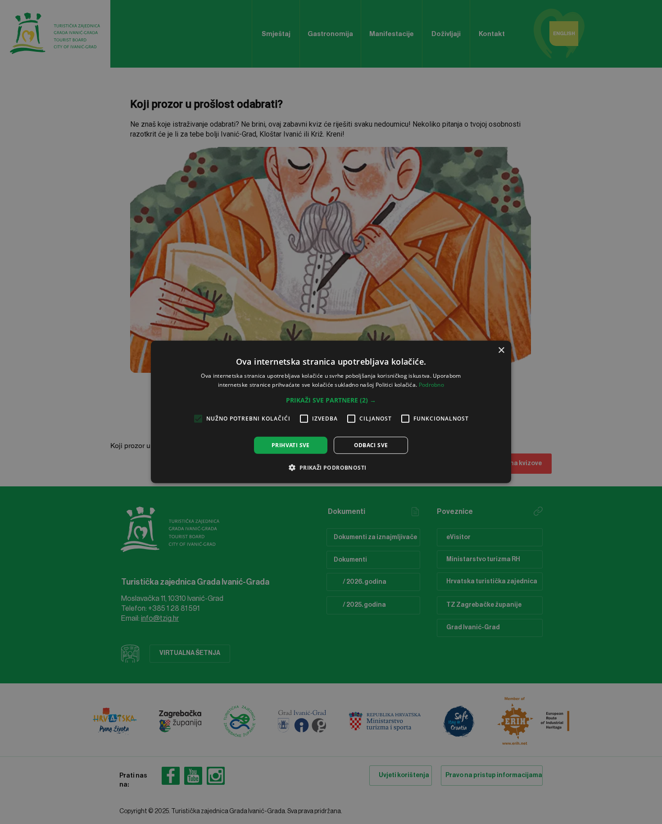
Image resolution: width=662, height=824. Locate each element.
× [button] (501, 350)
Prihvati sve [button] (291, 445)
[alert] (331, 412)
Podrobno (431, 385)
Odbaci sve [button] (371, 445)
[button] (331, 400)
